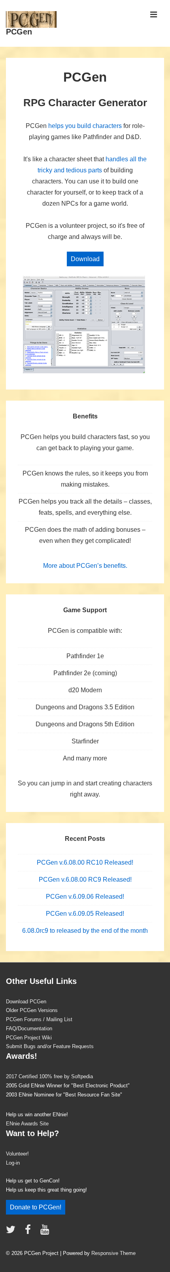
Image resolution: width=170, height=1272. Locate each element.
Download (85, 259)
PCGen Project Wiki (29, 1038)
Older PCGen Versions (32, 1010)
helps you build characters (85, 125)
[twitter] (12, 1232)
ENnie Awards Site (27, 1124)
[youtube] (45, 1232)
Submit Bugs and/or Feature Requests (50, 1046)
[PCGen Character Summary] (85, 372)
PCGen (19, 31)
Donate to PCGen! (35, 1207)
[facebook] (29, 1232)
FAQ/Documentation (29, 1028)
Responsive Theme (113, 1253)
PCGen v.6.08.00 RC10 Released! (85, 862)
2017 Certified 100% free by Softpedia (49, 1076)
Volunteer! (17, 1154)
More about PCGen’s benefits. (85, 565)
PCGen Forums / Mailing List (39, 1019)
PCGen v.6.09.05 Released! (85, 913)
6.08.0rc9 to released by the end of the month (85, 930)
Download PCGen (26, 1002)
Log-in (13, 1163)
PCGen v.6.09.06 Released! (85, 896)
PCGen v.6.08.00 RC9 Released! (85, 879)
